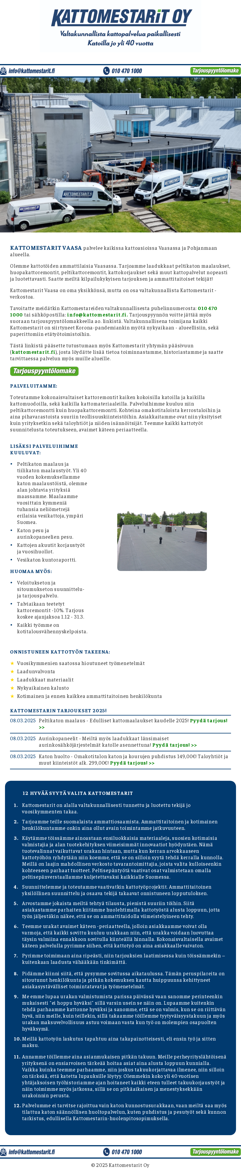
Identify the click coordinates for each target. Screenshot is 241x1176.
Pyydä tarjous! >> (174, 744)
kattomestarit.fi (34, 352)
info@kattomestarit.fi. (97, 314)
